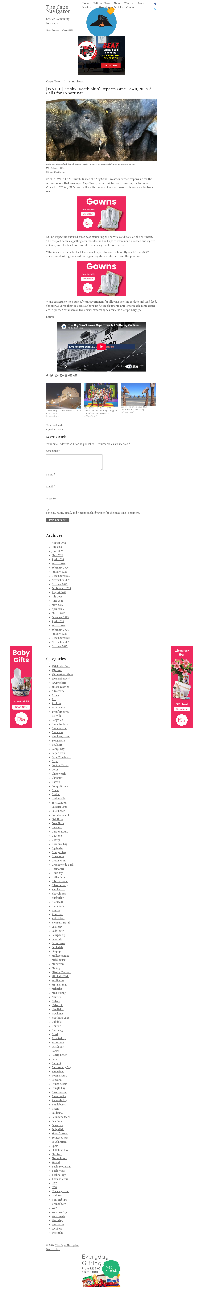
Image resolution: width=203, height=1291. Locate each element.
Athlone (56, 703)
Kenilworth (58, 889)
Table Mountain (61, 1166)
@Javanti (57, 670)
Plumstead (58, 1071)
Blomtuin (57, 732)
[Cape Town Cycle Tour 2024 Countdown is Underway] (138, 394)
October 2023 (60, 646)
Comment (53, 451)
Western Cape (60, 1212)
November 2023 (61, 642)
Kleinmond (58, 906)
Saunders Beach (61, 1117)
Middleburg (58, 960)
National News (101, 3)
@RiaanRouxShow (62, 674)
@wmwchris (59, 682)
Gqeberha (57, 848)
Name (50, 474)
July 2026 (57, 547)
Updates (57, 1195)
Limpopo (57, 951)
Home (85, 3)
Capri (55, 761)
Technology (59, 1175)
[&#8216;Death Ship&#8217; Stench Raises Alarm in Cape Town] (63, 396)
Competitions (60, 786)
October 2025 (60, 584)
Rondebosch (59, 1104)
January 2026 (59, 571)
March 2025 (58, 613)
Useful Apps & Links (111, 7)
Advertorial (58, 691)
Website (51, 498)
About (117, 3)
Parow (55, 1051)
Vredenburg (59, 1204)
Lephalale (57, 947)
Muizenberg (59, 993)
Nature (56, 1001)
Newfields (58, 1009)
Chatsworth (59, 773)
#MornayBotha (60, 687)
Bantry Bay (58, 707)
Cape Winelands (61, 757)
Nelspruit (57, 1005)
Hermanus (58, 869)
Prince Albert (59, 1084)
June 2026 (57, 551)
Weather (129, 3)
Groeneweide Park (62, 864)
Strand (56, 1162)
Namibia (56, 997)
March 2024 (58, 625)
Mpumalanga (59, 984)
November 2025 (61, 580)
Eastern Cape (59, 807)
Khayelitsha (59, 893)
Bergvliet (57, 720)
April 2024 (58, 621)
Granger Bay (59, 852)
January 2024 (59, 634)
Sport (55, 1146)
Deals (141, 3)
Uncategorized (60, 1191)
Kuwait (59, 425)
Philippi (56, 1063)
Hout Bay (57, 873)
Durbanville (58, 798)
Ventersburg (59, 1199)
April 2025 (58, 609)
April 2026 (58, 559)
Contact (131, 7)
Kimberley (58, 897)
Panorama (58, 1042)
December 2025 (61, 576)
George (56, 840)
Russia (55, 1108)
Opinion (56, 1026)
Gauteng (57, 835)
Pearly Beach (59, 1055)
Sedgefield (58, 1129)
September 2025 (61, 588)
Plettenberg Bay (61, 1067)
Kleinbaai (57, 902)
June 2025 (57, 600)
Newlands (57, 1013)
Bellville (56, 716)
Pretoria (57, 1079)
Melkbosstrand (60, 955)
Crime (55, 790)
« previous (51, 429)
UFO (54, 1187)
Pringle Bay (58, 1088)
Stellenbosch (59, 1158)
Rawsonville (59, 1096)
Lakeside (57, 939)
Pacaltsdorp (59, 1038)
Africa (55, 695)
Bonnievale (58, 740)
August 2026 (59, 543)
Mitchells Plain (60, 976)
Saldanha (57, 1113)
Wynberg (57, 1228)
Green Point (59, 860)
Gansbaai (57, 827)
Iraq (54, 425)
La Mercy (57, 926)
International (74, 81)
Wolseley (57, 1220)
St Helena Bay (60, 1150)
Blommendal (59, 728)
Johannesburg (60, 885)
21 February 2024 (56, 168)
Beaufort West (60, 711)
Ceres (55, 769)
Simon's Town (60, 1133)
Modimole (58, 980)
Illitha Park (58, 877)
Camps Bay (58, 749)
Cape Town (54, 81)
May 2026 (57, 555)
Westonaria (58, 1216)
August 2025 (59, 592)
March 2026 (58, 563)
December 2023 (61, 638)
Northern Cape (60, 1017)
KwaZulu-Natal (61, 922)
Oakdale (57, 1022)
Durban (56, 794)
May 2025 (57, 605)
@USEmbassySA (61, 678)
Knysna (56, 910)
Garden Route (60, 831)
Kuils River (58, 918)
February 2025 (60, 617)
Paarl (55, 1034)
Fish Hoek (57, 819)
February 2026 (60, 567)
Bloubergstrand (61, 736)
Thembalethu (60, 1179)
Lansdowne (58, 943)
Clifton (56, 782)
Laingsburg (58, 935)
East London (59, 802)
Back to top (53, 1249)
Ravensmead (59, 1092)
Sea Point (57, 1121)
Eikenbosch (58, 811)
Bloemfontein (60, 724)
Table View (58, 1170)
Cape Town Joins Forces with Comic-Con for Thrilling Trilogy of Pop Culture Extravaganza (100, 411)
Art (54, 699)
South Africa (59, 1141)
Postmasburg (59, 1075)
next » (60, 429)
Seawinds (57, 1125)
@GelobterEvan (61, 666)
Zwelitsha (57, 1232)
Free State (58, 823)
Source (50, 317)
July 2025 (57, 596)
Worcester (58, 1224)
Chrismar (57, 778)
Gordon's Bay (59, 844)
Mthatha (57, 988)
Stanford (57, 1154)
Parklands (58, 1046)
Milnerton (58, 964)
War (54, 1208)
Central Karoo (60, 765)
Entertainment (60, 815)
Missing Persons (61, 972)
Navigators (89, 7)
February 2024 (60, 629)
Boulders (57, 744)
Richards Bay (59, 1100)
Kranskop (57, 914)
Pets (54, 1059)
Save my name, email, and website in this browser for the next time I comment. (93, 512)
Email (50, 486)
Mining (56, 968)
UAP (54, 1183)
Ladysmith (58, 931)
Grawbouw (58, 856)
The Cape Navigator (58, 9)
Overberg (57, 1030)
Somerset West (61, 1137)
